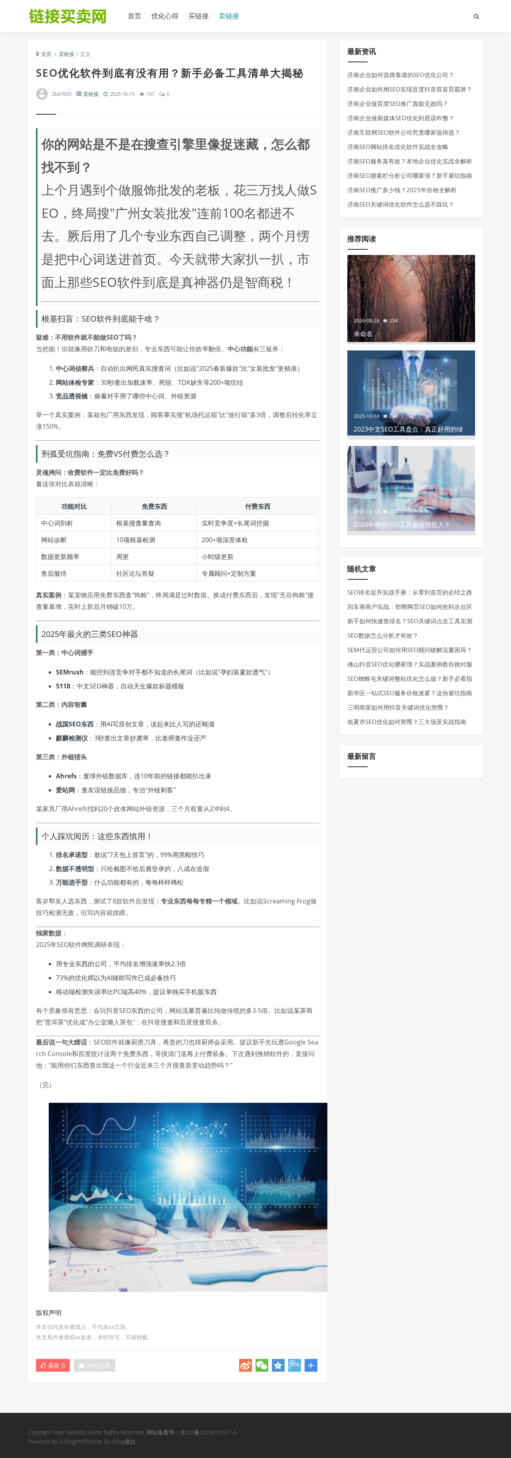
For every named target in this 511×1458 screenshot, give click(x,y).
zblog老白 (124, 1441)
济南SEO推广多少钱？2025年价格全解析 (402, 190)
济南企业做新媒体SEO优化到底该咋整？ (400, 118)
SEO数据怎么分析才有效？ (382, 635)
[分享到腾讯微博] (294, 1365)
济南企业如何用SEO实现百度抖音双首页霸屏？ (409, 89)
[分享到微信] (262, 1365)
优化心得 (164, 15)
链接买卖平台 (72, 16)
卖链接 (229, 15)
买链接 (198, 15)
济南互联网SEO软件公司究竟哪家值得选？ (403, 132)
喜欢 (56, 1365)
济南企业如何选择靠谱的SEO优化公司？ (400, 75)
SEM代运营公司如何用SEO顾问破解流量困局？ (409, 650)
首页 (134, 15)
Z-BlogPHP (72, 1441)
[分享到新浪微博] (245, 1365)
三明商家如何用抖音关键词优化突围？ (398, 707)
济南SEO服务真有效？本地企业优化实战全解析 (409, 161)
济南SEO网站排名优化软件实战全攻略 (397, 147)
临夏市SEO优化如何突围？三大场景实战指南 (406, 722)
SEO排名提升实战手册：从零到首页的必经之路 (409, 592)
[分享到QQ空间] (278, 1365)
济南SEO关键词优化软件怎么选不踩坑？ (400, 204)
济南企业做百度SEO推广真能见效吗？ (397, 103)
